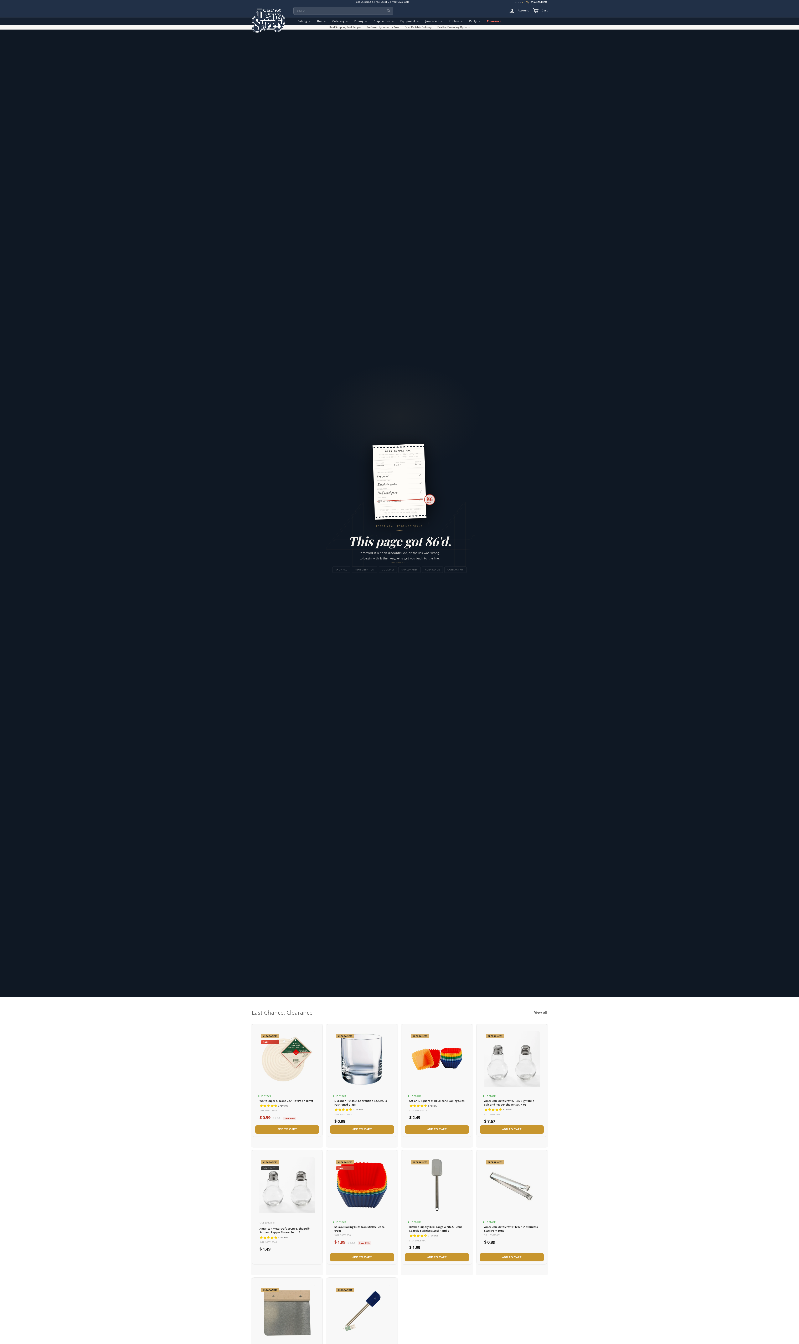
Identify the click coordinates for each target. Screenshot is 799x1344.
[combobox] (343, 11)
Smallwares (409, 569)
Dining (359, 21)
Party (473, 21)
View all (540, 1012)
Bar (320, 21)
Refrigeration (364, 569)
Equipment (408, 21)
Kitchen (454, 21)
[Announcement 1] (516, 2)
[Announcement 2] (518, 2)
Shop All (341, 569)
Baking (303, 21)
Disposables (382, 21)
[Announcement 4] (522, 2)
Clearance (494, 21)
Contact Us (455, 569)
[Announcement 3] (520, 2)
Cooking (388, 569)
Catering (338, 21)
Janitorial (432, 21)
